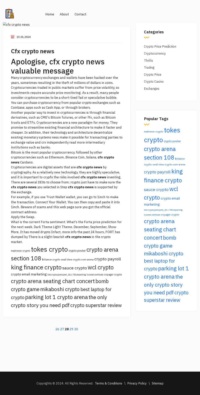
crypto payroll (107, 259)
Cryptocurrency (155, 53)
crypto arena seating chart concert (53, 281)
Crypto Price (152, 74)
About (64, 14)
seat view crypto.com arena (77, 259)
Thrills (148, 60)
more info (69, 232)
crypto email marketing (29, 274)
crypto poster (77, 250)
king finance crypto (36, 267)
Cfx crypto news (32, 51)
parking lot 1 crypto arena (56, 297)
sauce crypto (74, 268)
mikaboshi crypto (60, 289)
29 (71, 329)
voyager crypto (113, 274)
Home (49, 14)
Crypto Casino (154, 81)
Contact (80, 14)
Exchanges (151, 89)
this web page (63, 207)
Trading (149, 67)
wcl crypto (101, 267)
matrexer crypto (20, 250)
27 (62, 329)
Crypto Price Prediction (160, 46)
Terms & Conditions (108, 383)
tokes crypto (49, 249)
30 (76, 329)
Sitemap (157, 383)
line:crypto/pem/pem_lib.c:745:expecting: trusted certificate (75, 274)
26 (57, 329)
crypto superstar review (96, 305)
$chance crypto (51, 259)
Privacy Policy (137, 383)
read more (77, 142)
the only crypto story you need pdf (163, 284)
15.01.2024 (24, 37)
